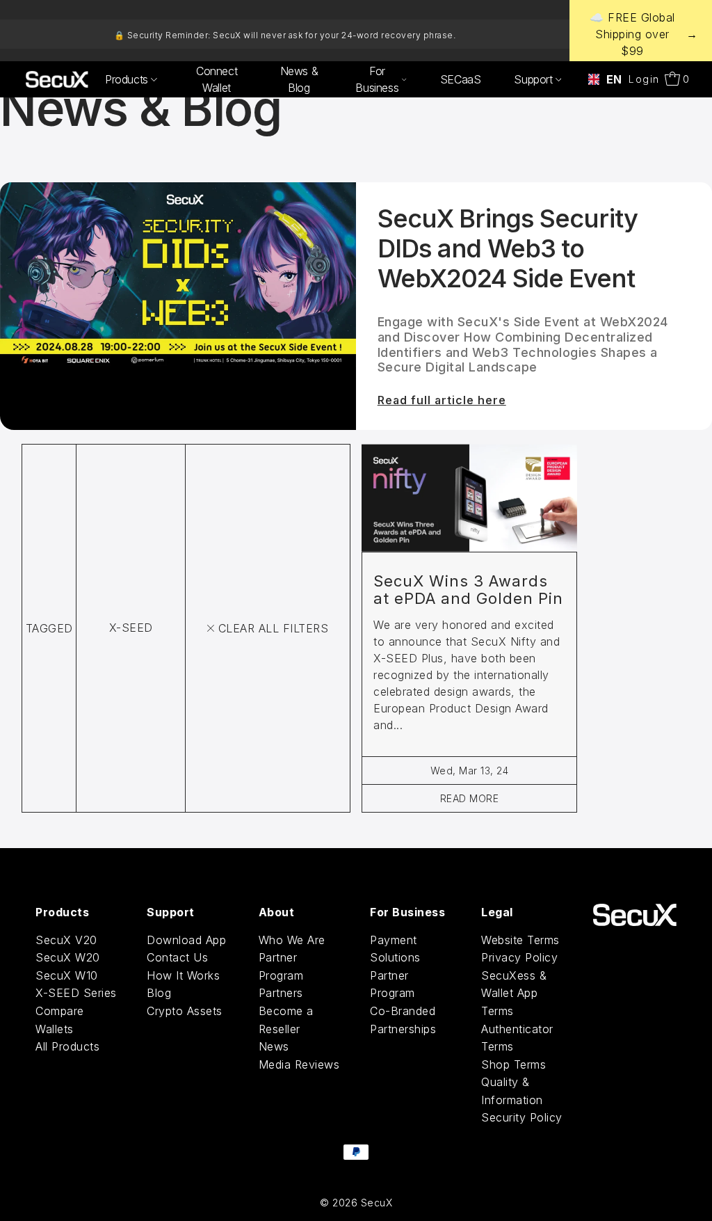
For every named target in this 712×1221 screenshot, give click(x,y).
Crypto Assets (184, 1011)
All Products (67, 1046)
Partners (281, 993)
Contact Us (177, 957)
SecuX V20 (66, 940)
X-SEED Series (76, 993)
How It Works (183, 975)
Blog (159, 993)
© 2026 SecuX (356, 1202)
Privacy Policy (519, 957)
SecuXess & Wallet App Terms (514, 993)
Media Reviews (299, 1064)
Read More (469, 798)
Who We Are (292, 940)
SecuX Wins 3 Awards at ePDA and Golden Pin (468, 590)
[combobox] (601, 79)
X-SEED (131, 628)
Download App (186, 940)
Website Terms (520, 940)
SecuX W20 (67, 957)
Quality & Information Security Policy (522, 1099)
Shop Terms (513, 1064)
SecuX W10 (66, 975)
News (274, 1046)
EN (609, 79)
